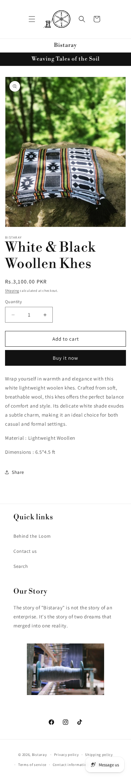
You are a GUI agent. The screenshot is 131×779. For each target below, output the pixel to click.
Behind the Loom (32, 536)
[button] (32, 19)
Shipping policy (99, 754)
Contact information (71, 764)
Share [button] (18, 472)
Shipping (12, 290)
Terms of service (32, 764)
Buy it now (65, 358)
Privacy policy (66, 754)
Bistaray (39, 754)
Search (20, 566)
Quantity (13, 302)
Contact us (25, 551)
